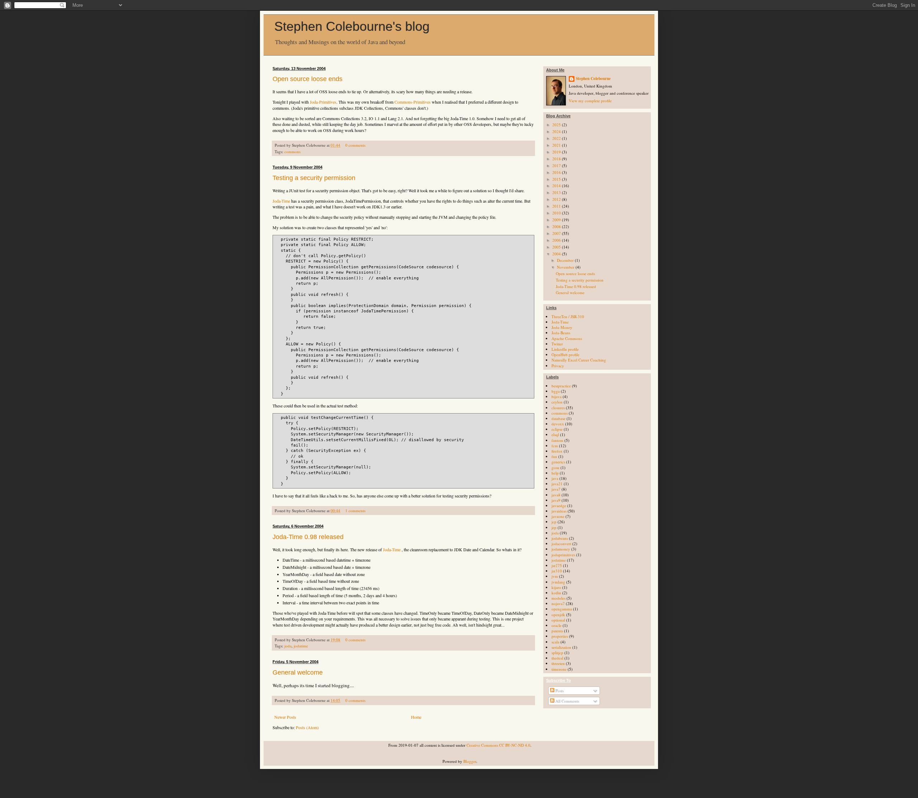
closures (558, 407)
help (555, 473)
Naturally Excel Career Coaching (579, 360)
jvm (555, 576)
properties (560, 636)
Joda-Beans (561, 332)
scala (555, 641)
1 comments (355, 510)
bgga (556, 391)
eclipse (557, 429)
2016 (557, 172)
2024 (557, 131)
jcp (554, 521)
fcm (555, 445)
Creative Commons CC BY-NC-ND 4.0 (498, 745)
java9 (556, 500)
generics (558, 461)
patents (557, 630)
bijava (557, 396)
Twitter (557, 343)
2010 (557, 213)
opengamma (562, 609)
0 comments (355, 145)
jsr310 (557, 570)
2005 (557, 247)
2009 (557, 219)
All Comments (566, 701)
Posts (559, 690)
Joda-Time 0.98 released (308, 536)
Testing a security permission (314, 177)
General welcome (298, 672)
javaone (558, 516)
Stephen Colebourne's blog (352, 26)
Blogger (469, 761)
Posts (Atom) (307, 727)
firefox (557, 451)
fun (554, 456)
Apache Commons (567, 338)
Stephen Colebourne (593, 78)
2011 (557, 206)
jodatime (301, 645)
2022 (557, 138)
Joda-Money (562, 327)
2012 (557, 199)
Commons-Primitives (412, 102)
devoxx (558, 423)
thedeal (557, 658)
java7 (556, 489)
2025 (557, 124)
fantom (557, 440)
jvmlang (558, 582)
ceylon (557, 402)
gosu (555, 467)
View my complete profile (590, 100)
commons (292, 151)
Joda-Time (281, 201)
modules (559, 598)
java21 (557, 483)
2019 (557, 152)
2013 (557, 192)
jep (554, 527)
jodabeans (560, 538)
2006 (557, 240)
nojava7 (558, 603)
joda (288, 645)
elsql (555, 434)
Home (416, 717)
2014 (557, 185)
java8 (556, 494)
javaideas (559, 511)
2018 (557, 158)
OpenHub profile (565, 354)
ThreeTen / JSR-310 (568, 316)
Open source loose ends (307, 78)
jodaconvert (561, 543)
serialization (561, 647)
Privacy (558, 365)
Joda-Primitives (323, 102)
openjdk (558, 614)
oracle (557, 625)
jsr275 (557, 565)
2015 (557, 179)
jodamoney (561, 549)
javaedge (559, 505)
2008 (557, 226)
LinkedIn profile (565, 349)
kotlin (556, 592)
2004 (557, 253)
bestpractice (561, 385)
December (566, 260)
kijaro (556, 587)
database (559, 418)
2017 (557, 165)
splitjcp (557, 652)
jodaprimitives (563, 554)
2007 (557, 233)
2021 (557, 145)
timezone (559, 669)
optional (558, 620)
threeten (558, 663)
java (555, 478)
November (566, 267)
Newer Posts (285, 717)
